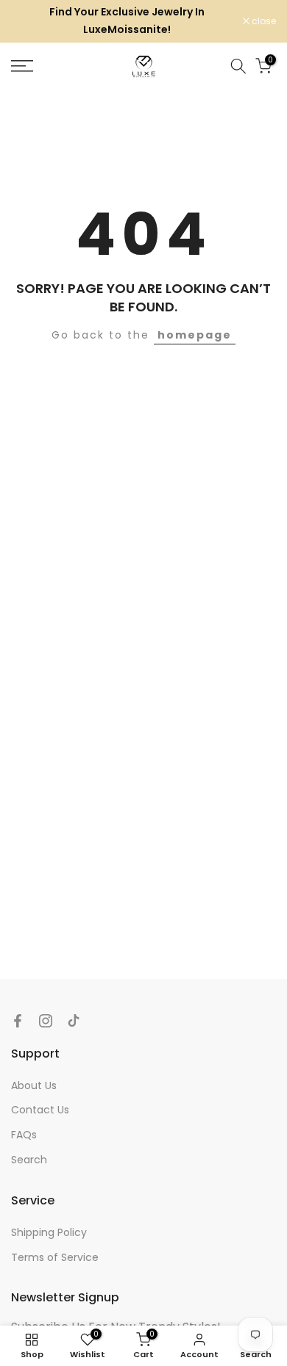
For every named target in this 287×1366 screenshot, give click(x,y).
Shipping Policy (49, 1232)
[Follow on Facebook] (17, 1021)
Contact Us (40, 1109)
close (262, 21)
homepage (194, 335)
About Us (34, 1085)
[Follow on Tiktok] (73, 1021)
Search (29, 1159)
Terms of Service (55, 1257)
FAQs (24, 1134)
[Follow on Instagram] (45, 1021)
